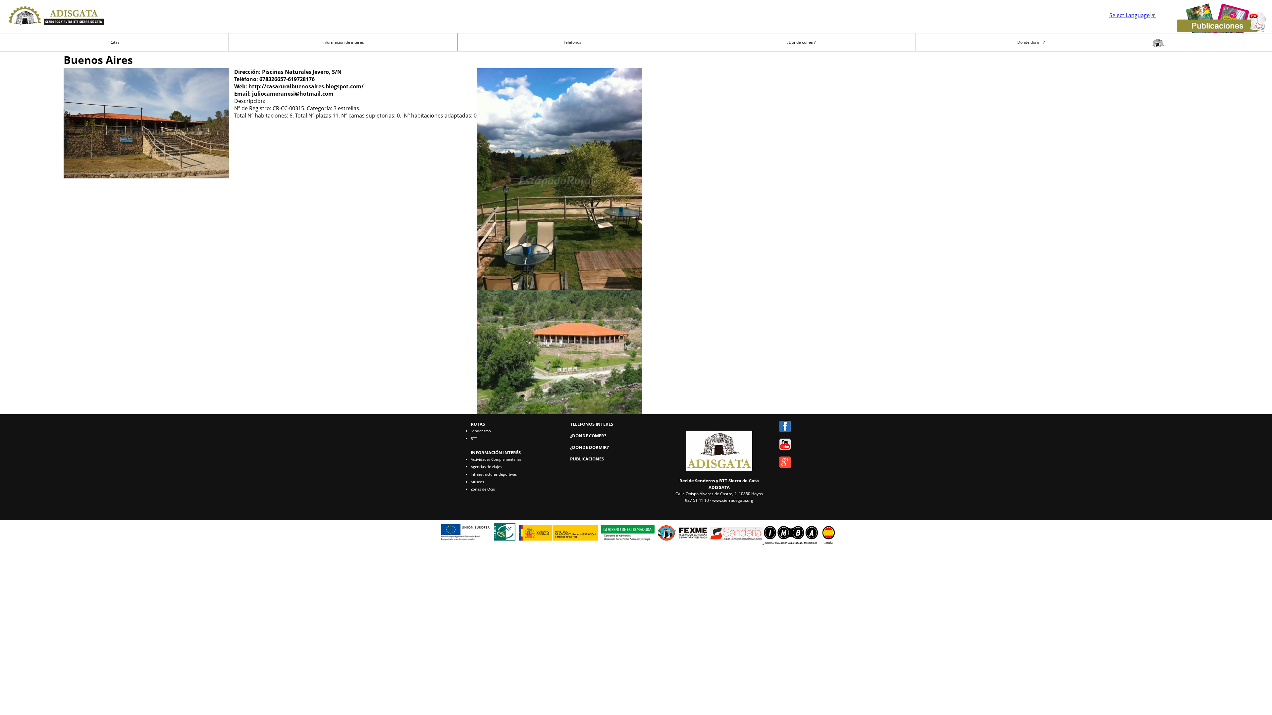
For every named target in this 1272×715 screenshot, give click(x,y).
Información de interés (343, 42)
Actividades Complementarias (496, 459)
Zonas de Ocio (483, 489)
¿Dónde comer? (801, 42)
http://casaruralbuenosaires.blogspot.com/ (306, 86)
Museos (477, 481)
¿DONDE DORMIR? (589, 447)
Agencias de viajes (486, 466)
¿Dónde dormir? (1030, 42)
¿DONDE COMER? (588, 436)
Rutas (114, 42)
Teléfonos (572, 42)
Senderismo (481, 430)
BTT (474, 438)
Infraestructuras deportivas (494, 474)
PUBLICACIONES (587, 459)
